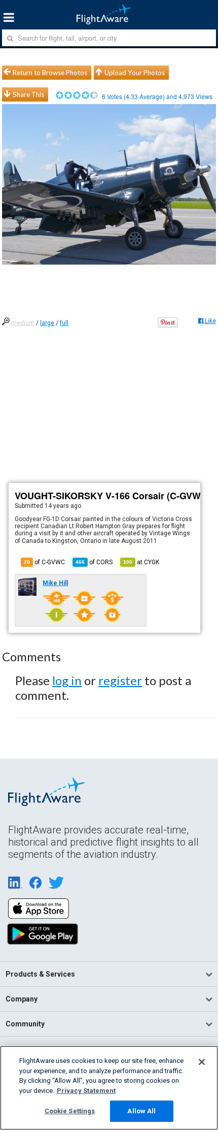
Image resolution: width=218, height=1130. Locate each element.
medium (22, 323)
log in (67, 680)
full (64, 323)
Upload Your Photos (134, 73)
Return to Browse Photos (50, 73)
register (120, 680)
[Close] (202, 1062)
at (141, 562)
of (94, 562)
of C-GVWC (44, 562)
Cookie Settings (70, 1111)
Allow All (141, 1111)
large (47, 323)
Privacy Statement (86, 1090)
